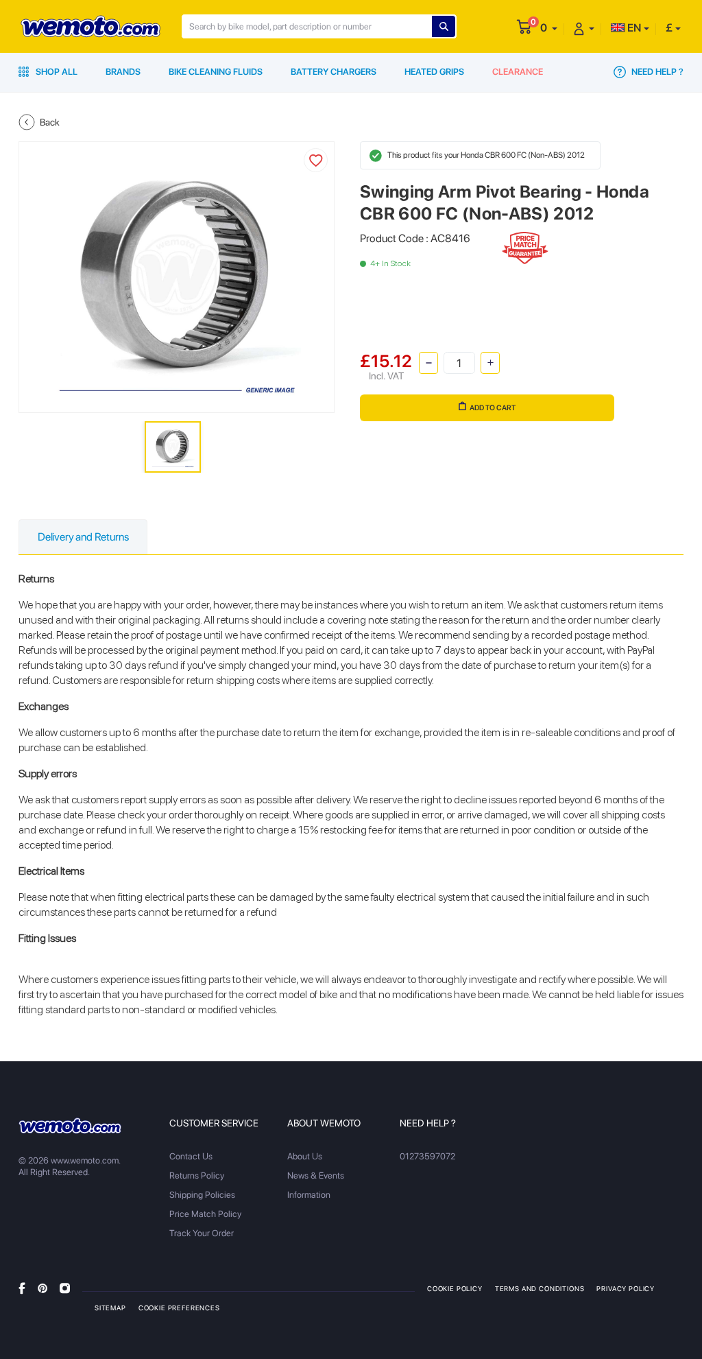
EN (633, 27)
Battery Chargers (333, 72)
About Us (304, 1156)
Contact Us (191, 1156)
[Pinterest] (42, 1288)
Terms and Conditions (540, 1288)
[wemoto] (70, 1126)
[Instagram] (65, 1288)
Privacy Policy (625, 1288)
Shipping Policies (202, 1195)
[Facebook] (22, 1288)
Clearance (517, 72)
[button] (548, 27)
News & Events (315, 1175)
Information (308, 1195)
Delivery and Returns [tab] (83, 536)
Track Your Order (201, 1233)
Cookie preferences (179, 1307)
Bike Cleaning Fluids (216, 72)
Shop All (55, 72)
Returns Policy (196, 1175)
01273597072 (427, 1156)
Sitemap (110, 1307)
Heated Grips (434, 72)
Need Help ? (656, 72)
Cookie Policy (455, 1288)
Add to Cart (493, 407)
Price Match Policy (205, 1214)
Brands (123, 72)
